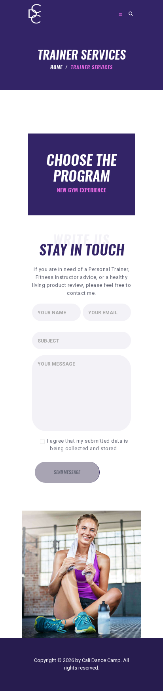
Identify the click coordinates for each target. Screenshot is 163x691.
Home (56, 67)
